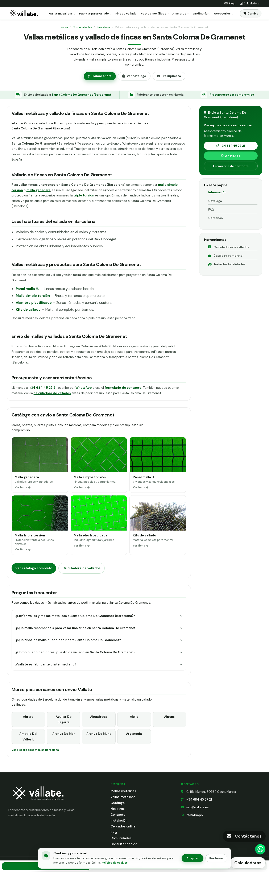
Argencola (134, 734)
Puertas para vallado (94, 14)
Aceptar (192, 858)
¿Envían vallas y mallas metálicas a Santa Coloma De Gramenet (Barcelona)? (75, 616)
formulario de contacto (123, 388)
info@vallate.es (197, 807)
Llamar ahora (102, 76)
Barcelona (103, 27)
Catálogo (215, 201)
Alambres (179, 14)
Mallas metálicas (61, 14)
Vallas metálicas (123, 797)
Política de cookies (115, 862)
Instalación (119, 820)
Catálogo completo (228, 255)
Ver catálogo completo (33, 568)
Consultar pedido (124, 844)
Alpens (169, 717)
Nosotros (118, 809)
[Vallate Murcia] (37, 803)
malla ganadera (38, 190)
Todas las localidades (229, 264)
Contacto (118, 815)
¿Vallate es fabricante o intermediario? (45, 664)
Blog (114, 832)
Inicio (64, 27)
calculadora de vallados (52, 393)
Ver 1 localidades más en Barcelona (35, 750)
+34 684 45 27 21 (232, 146)
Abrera (28, 717)
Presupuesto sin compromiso (232, 94)
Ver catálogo (136, 76)
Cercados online (123, 826)
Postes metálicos (153, 14)
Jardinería (200, 14)
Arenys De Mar (63, 734)
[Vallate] (25, 13)
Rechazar (216, 858)
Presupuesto (171, 76)
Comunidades (82, 27)
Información (217, 192)
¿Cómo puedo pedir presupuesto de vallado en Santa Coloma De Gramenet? (75, 652)
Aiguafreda (98, 717)
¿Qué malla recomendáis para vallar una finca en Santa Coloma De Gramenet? (76, 628)
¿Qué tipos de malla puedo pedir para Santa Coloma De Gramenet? (68, 640)
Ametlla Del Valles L (28, 736)
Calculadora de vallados (81, 568)
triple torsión (84, 195)
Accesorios (222, 14)
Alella (134, 717)
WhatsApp (83, 388)
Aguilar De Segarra (63, 719)
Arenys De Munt (98, 734)
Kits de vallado (126, 14)
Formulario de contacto (231, 166)
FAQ (211, 209)
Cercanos (215, 218)
